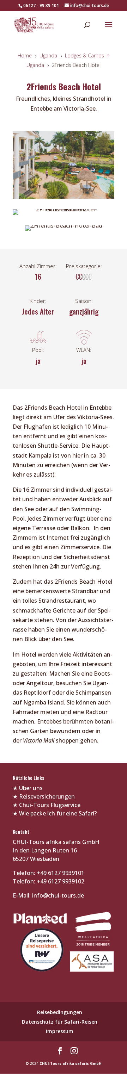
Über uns (31, 788)
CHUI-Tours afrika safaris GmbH (71, 1063)
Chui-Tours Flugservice (49, 805)
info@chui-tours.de (57, 895)
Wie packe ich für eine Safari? (58, 813)
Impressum (59, 1031)
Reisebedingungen (59, 1012)
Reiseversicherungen (47, 796)
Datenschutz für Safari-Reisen (59, 1021)
